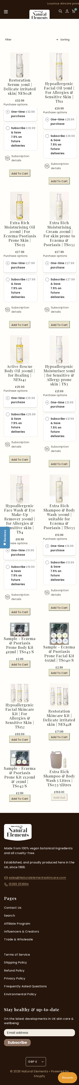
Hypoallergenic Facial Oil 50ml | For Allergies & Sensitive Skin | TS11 (59, 92)
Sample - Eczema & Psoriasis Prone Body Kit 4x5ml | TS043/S (20, 645)
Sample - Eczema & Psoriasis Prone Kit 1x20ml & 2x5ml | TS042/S (20, 777)
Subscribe (17, 1042)
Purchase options (16, 104)
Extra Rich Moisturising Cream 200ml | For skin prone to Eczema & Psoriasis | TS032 (59, 233)
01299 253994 (19, 884)
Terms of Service (17, 954)
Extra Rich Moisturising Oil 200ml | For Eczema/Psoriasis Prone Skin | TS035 (20, 233)
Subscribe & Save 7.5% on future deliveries (18, 136)
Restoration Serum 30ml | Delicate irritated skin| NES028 (20, 86)
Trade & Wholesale (18, 939)
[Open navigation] (5, 12)
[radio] (8, 112)
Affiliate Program (17, 924)
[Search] (60, 12)
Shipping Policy (15, 962)
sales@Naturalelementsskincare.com (37, 878)
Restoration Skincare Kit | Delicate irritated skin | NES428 (59, 718)
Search (9, 915)
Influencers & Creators (21, 931)
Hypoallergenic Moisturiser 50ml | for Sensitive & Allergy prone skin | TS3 (59, 375)
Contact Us (12, 908)
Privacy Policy (14, 978)
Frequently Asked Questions (25, 986)
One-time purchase (18, 114)
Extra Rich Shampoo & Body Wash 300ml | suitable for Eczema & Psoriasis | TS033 (59, 516)
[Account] (67, 11)
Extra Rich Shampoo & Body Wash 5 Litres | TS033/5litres (59, 778)
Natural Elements (35, 1071)
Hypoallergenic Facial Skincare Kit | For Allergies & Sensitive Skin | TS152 (20, 716)
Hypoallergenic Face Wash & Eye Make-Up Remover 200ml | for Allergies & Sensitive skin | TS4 (19, 518)
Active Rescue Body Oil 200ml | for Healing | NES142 (20, 373)
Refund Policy (14, 970)
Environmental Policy (20, 994)
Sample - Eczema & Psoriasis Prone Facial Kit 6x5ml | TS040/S (59, 653)
